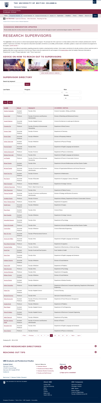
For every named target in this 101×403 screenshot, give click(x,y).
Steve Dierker (7, 330)
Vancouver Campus (76, 384)
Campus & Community (41, 15)
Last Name (6, 89)
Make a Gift (47, 393)
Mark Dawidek (7, 215)
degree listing (64, 50)
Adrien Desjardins (8, 285)
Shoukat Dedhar (8, 247)
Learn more (13, 45)
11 (59, 335)
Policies (81, 15)
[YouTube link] (69, 367)
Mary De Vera (7, 233)
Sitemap (13, 377)
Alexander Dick (8, 325)
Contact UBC (47, 384)
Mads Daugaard (8, 183)
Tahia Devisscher (8, 299)
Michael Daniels (8, 168)
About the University (49, 386)
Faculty (32, 108)
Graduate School (6, 21)
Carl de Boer (7, 228)
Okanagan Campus (76, 386)
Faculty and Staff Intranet (44, 373)
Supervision (60, 15)
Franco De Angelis (8, 225)
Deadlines (68, 15)
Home (5, 15)
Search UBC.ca (48, 395)
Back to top (6, 377)
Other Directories (31, 18)
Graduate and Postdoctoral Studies (50, 361)
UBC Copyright (26, 400)
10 (55, 335)
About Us (87, 15)
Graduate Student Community (46, 370)
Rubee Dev (7, 290)
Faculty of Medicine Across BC (79, 394)
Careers (46, 391)
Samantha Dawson (9, 220)
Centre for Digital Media (77, 392)
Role (65, 89)
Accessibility (34, 400)
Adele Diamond (8, 317)
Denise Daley (7, 136)
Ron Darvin (7, 178)
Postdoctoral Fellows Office (45, 368)
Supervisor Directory (20, 18)
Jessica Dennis (8, 280)
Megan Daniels (8, 163)
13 (67, 335)
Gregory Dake (7, 131)
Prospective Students (15, 15)
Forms (74, 15)
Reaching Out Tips (42, 18)
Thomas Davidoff (8, 193)
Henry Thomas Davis (9, 201)
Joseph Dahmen (8, 121)
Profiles (19, 377)
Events (45, 389)
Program (27, 89)
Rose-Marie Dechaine (9, 243)
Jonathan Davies (8, 198)
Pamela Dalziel (8, 146)
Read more (76, 29)
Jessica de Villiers (8, 238)
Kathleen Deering (8, 260)
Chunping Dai (7, 126)
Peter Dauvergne (8, 190)
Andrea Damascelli (9, 151)
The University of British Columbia (6, 4)
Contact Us (6, 371)
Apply (95, 15)
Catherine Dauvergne (9, 187)
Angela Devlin (7, 304)
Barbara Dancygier (9, 155)
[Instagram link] (61, 367)
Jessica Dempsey (8, 272)
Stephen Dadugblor (9, 111)
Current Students (28, 15)
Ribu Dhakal (7, 307)
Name (6, 108)
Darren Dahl (7, 116)
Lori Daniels (7, 158)
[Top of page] (4, 18)
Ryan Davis (7, 210)
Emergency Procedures (8, 400)
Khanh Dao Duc (8, 173)
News (45, 388)
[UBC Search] (94, 2)
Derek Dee (6, 250)
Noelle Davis (7, 205)
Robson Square (75, 390)
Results (66, 95)
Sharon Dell (7, 265)
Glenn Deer (7, 255)
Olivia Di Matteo (8, 312)
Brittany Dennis (8, 275)
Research (24, 377)
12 (63, 335)
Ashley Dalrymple (8, 141)
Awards (52, 15)
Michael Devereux (8, 295)
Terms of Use (18, 400)
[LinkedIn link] (65, 367)
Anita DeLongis (8, 268)
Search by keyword (9, 81)
